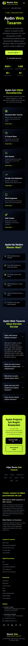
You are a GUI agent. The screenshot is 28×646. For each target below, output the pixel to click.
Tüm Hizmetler (6, 552)
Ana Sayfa (6, 8)
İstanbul (12, 474)
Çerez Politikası (6, 598)
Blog (3, 588)
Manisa (22, 477)
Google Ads (5, 564)
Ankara (6, 474)
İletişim (4, 590)
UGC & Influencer (6, 569)
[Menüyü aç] (24, 3)
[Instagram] (4, 625)
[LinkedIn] (12, 625)
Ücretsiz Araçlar (6, 585)
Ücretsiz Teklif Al (13, 52)
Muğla (11, 480)
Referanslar (5, 583)
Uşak (17, 480)
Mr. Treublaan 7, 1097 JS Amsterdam (13, 615)
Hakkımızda (5, 580)
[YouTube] (20, 625)
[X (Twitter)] (16, 625)
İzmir (11, 477)
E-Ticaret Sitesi (6, 550)
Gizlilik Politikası (6, 595)
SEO (3, 561)
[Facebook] (8, 625)
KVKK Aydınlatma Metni (8, 593)
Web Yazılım (5, 542)
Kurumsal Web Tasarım (8, 547)
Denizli (5, 477)
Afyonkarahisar (20, 474)
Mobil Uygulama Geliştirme (9, 545)
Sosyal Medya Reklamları (8, 566)
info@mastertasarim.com (10, 620)
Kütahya (16, 477)
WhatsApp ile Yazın (14, 448)
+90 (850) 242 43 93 (15, 58)
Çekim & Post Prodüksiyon (9, 571)
